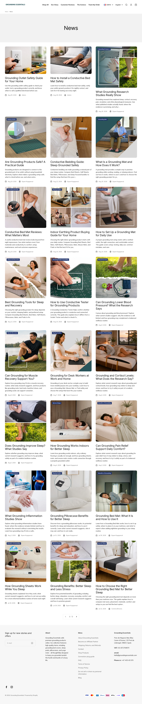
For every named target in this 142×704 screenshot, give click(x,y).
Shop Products (83, 653)
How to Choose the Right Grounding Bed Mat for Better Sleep (114, 589)
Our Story (54, 5)
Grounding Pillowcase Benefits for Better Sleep (69, 517)
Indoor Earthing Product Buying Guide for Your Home (70, 233)
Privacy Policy (83, 668)
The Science (81, 5)
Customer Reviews (68, 5)
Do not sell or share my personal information (89, 672)
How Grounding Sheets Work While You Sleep (23, 587)
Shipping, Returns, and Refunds (89, 645)
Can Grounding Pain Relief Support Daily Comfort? (112, 447)
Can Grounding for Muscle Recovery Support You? (21, 377)
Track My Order (94, 5)
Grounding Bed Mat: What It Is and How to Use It (114, 517)
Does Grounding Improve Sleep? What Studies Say (25, 447)
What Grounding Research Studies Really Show (112, 93)
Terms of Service (84, 664)
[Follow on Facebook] (6, 687)
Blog (79, 678)
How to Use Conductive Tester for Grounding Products (69, 304)
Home (6, 11)
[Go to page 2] (76, 616)
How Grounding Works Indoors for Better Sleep (69, 447)
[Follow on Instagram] (11, 687)
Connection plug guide (86, 657)
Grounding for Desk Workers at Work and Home (69, 377)
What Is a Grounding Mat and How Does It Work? (114, 163)
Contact (81, 649)
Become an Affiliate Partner (88, 642)
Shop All (45, 5)
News (11, 11)
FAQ (79, 660)
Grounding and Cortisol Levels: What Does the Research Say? (115, 377)
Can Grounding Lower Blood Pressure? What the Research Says (114, 305)
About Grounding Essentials (88, 638)
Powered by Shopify (31, 695)
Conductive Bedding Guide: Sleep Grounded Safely (67, 163)
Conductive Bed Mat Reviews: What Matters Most (23, 233)
